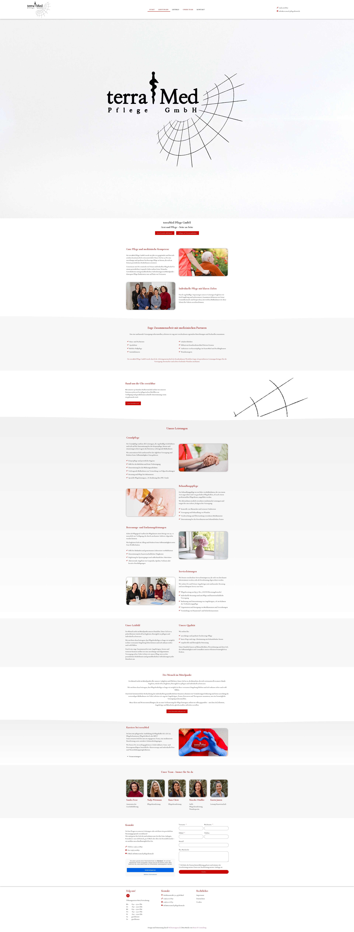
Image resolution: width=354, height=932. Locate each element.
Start (152, 9)
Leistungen (163, 9)
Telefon (206, 833)
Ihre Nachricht (184, 850)
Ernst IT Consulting (199, 928)
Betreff (181, 841)
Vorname (182, 825)
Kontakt (201, 9)
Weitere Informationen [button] (150, 874)
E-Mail (181, 833)
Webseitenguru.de (175, 928)
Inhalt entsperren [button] (150, 870)
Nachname (208, 825)
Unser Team (188, 9)
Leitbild (175, 9)
